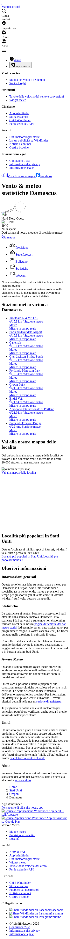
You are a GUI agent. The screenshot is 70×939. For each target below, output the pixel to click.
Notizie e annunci (20, 144)
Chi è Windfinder (20, 120)
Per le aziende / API (21, 123)
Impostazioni (23, 66)
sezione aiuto (23, 780)
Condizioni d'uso (19, 160)
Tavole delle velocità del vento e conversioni (36, 96)
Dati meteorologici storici (24, 137)
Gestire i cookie (19, 147)
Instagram (57, 913)
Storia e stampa (18, 116)
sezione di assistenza (48, 701)
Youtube (56, 917)
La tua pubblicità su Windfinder (28, 140)
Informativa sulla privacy (24, 164)
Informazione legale (21, 167)
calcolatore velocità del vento (27, 758)
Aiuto (17, 60)
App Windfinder (19, 113)
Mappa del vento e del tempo (27, 79)
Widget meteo (17, 100)
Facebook (46, 176)
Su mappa (9, 237)
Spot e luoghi (17, 83)
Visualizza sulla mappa (22, 176)
